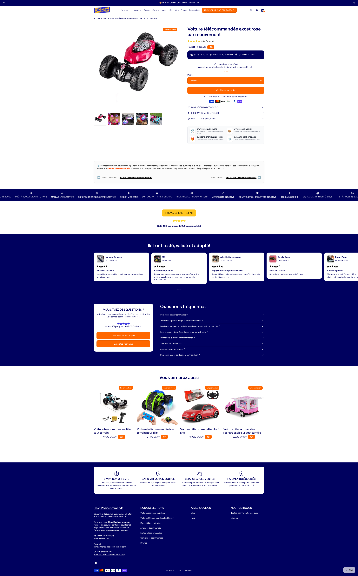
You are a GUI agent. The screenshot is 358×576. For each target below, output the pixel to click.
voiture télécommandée (118, 168)
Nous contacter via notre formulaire (109, 554)
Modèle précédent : (124, 177)
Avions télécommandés (150, 528)
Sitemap (234, 518)
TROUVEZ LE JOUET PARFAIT (179, 213)
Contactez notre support (123, 335)
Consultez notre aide (123, 344)
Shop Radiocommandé (182, 570)
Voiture (105, 18)
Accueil (97, 18)
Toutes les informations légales (244, 513)
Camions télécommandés (151, 538)
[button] (100, 119)
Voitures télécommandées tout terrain (157, 518)
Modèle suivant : (235, 177)
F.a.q (193, 518)
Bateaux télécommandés (151, 523)
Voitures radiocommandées (152, 513)
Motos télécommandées (151, 533)
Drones (143, 543)
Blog (193, 513)
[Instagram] (95, 563)
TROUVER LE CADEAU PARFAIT (219, 10)
